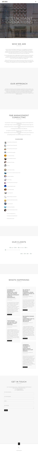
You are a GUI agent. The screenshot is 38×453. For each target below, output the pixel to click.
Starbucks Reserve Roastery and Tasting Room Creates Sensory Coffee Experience (13, 293)
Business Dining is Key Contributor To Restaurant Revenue (28, 319)
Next (35, 20)
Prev (2, 20)
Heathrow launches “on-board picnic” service (12, 322)
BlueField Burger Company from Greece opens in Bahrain (28, 292)
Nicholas (11, 298)
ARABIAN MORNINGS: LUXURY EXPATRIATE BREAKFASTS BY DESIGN (28, 348)
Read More (9, 314)
